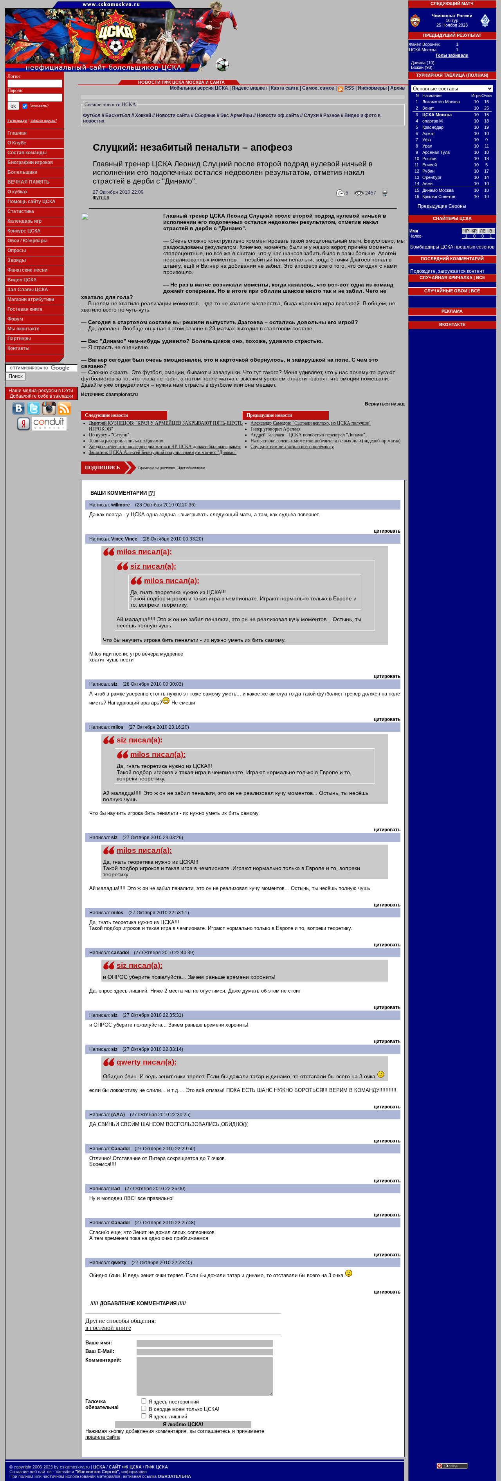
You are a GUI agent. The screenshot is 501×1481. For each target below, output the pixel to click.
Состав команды (27, 152)
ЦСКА (99, 1467)
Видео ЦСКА (22, 280)
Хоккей (143, 115)
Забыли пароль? (44, 120)
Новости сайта (173, 115)
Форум (15, 319)
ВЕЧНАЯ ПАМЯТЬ (28, 182)
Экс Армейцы (236, 115)
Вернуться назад (385, 404)
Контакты (18, 348)
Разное (331, 115)
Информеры (372, 88)
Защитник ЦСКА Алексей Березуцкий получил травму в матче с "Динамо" (162, 452)
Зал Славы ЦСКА (27, 289)
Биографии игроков (30, 162)
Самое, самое (318, 88)
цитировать (387, 531)
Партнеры (19, 338)
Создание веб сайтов (30, 1471)
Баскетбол (117, 115)
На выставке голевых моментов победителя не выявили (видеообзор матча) (325, 440)
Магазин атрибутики (30, 299)
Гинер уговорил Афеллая (275, 429)
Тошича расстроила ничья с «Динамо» (126, 440)
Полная (477, 75)
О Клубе (16, 143)
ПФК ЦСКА (156, 1467)
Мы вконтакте (23, 329)
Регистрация (17, 120)
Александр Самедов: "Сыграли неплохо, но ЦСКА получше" (310, 423)
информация (134, 1471)
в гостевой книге (108, 1327)
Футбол (92, 115)
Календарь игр (24, 221)
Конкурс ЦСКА (24, 231)
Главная (17, 133)
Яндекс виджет (249, 88)
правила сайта (102, 1437)
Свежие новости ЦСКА (110, 104)
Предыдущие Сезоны (442, 206)
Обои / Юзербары (27, 240)
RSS (348, 88)
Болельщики (22, 172)
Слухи (311, 115)
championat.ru (122, 394)
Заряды (16, 260)
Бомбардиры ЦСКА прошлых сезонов (452, 247)
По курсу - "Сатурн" (109, 435)
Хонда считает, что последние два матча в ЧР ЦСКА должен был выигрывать (165, 446)
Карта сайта (285, 88)
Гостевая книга (24, 309)
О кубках (17, 192)
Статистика (20, 211)
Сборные (205, 115)
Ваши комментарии (118, 493)
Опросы (16, 250)
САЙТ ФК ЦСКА (125, 1467)
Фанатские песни (27, 270)
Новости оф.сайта (278, 115)
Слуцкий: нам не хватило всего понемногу (292, 446)
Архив (397, 88)
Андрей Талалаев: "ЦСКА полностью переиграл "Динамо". (308, 435)
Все (480, 277)
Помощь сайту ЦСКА (31, 201)
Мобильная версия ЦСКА (199, 88)
